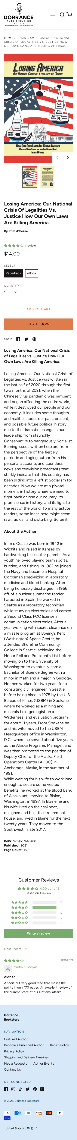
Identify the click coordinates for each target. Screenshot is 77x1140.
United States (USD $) (20, 1128)
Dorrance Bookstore (27, 1100)
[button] (62, 14)
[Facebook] (6, 1089)
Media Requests (15, 1063)
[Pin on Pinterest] (34, 339)
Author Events (43, 1063)
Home (8, 38)
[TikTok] (20, 1089)
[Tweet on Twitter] (26, 339)
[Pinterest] (35, 1089)
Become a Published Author (24, 1045)
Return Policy (59, 1045)
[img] (14, 961)
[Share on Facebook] (18, 339)
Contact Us (12, 1069)
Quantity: (12, 285)
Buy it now (38, 324)
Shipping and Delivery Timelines (26, 1057)
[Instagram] (13, 1089)
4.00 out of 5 (49, 889)
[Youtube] (42, 1089)
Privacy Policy (14, 1051)
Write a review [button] (38, 933)
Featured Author (16, 1039)
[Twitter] (28, 1089)
